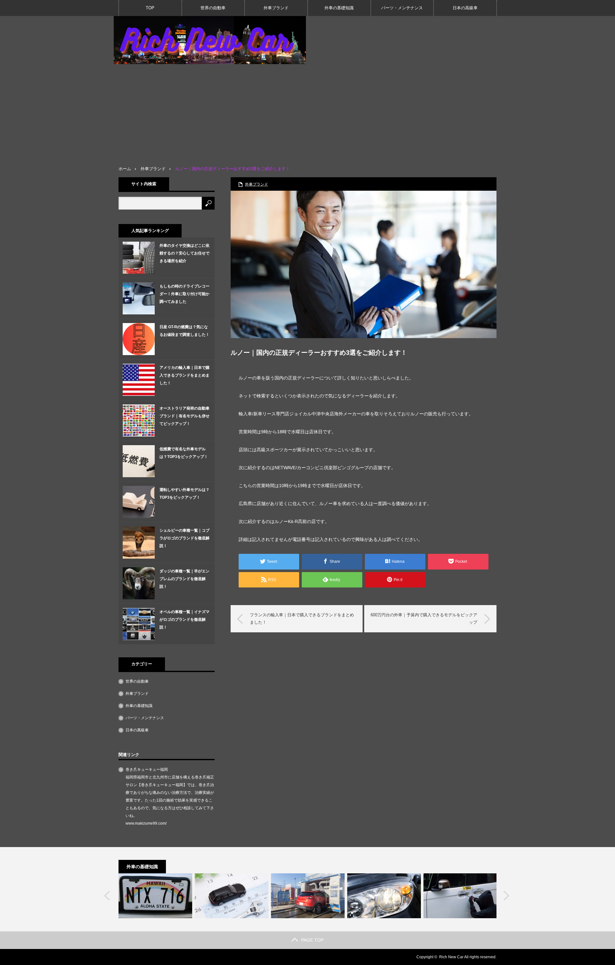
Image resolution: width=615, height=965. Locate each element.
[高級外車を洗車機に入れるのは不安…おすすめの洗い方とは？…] (308, 895)
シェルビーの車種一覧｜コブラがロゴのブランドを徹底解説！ (184, 538)
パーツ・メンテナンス (402, 7)
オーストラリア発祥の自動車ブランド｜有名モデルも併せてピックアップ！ (184, 416)
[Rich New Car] (210, 40)
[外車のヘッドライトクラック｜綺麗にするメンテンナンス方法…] (384, 895)
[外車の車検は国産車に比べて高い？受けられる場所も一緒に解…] (231, 895)
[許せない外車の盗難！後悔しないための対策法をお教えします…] (460, 895)
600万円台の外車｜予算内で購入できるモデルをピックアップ (424, 618)
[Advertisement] (307, 112)
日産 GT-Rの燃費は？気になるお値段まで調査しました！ (184, 331)
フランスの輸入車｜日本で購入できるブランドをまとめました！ (302, 618)
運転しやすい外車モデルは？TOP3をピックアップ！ (184, 493)
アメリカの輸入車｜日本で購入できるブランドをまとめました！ (184, 375)
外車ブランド (276, 7)
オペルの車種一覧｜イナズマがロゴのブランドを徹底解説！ (184, 619)
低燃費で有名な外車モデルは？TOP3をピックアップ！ (184, 453)
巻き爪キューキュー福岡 (147, 769)
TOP (150, 7)
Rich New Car (451, 957)
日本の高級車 (465, 7)
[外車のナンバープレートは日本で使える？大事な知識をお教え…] (155, 895)
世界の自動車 (213, 7)
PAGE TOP (312, 940)
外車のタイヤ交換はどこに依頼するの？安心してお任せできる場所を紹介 (184, 253)
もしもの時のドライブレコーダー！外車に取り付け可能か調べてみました (184, 294)
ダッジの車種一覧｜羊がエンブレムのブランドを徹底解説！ (184, 579)
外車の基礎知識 (339, 7)
